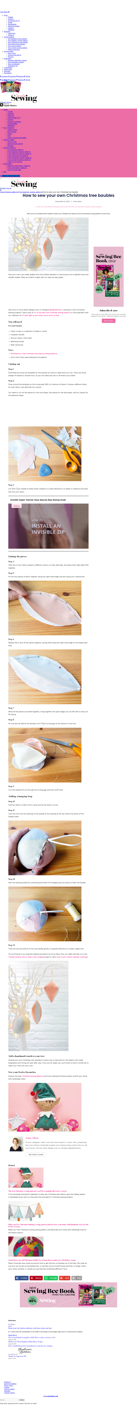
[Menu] (1, 178)
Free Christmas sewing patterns (18, 42)
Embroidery (8, 58)
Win (4, 172)
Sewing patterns (9, 37)
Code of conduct (9, 1389)
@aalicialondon (56, 310)
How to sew (12, 53)
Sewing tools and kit (14, 55)
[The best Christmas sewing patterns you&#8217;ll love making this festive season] (25, 1187)
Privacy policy (8, 1385)
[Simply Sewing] (18, 102)
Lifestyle (11, 28)
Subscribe (7, 71)
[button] (22, 1278)
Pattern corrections (14, 49)
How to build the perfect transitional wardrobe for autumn (30, 1346)
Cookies (6, 1387)
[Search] (1, 176)
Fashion (10, 17)
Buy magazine (8, 128)
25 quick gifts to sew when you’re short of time (40, 315)
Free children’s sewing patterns (18, 40)
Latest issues (12, 130)
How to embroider (14, 64)
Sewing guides (8, 51)
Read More (12, 1335)
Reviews (11, 57)
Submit (22, 1400)
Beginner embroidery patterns (17, 60)
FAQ (9, 136)
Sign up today (108, 321)
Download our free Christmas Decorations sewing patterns (34, 354)
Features (10, 19)
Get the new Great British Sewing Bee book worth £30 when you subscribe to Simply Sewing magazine (69, 207)
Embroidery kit (13, 66)
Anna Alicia (31, 1138)
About (9, 134)
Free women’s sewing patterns (17, 48)
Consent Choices (9, 1393)
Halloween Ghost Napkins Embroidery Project (25, 1341)
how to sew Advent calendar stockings (72, 957)
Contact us (7, 1382)
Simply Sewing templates (16, 138)
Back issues (11, 132)
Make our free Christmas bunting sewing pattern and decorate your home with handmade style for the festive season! (48, 1225)
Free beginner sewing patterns (17, 39)
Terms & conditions (10, 1384)
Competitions (8, 67)
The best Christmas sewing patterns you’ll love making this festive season (37, 1191)
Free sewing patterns (14, 46)
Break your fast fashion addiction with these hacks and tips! (30, 1328)
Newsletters (7, 73)
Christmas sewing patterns (32, 1076)
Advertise (7, 1391)
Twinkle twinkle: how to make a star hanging (26, 957)
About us (11, 35)
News (6, 15)
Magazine (7, 31)
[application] (48, 523)
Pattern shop (8, 69)
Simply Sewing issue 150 (17, 1356)
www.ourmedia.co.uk (50, 1396)
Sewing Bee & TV (14, 21)
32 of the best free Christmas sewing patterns (52, 313)
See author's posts (35, 1154)
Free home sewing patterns (16, 44)
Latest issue (11, 33)
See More (11, 1324)
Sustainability (12, 24)
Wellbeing (11, 30)
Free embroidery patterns (16, 62)
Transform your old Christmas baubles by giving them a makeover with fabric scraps (42, 1260)
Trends (10, 22)
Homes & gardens (13, 26)
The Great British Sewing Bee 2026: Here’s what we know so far (31, 1337)
